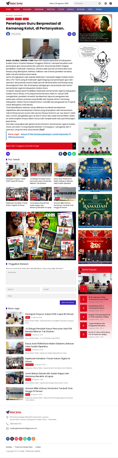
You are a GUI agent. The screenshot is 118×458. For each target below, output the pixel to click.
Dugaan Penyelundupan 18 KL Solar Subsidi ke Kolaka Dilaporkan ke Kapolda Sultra (99, 316)
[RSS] (33, 439)
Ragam (25, 19)
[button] (99, 3)
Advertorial (11, 198)
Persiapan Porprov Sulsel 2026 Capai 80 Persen (15, 180)
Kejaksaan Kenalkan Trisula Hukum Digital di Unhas (16, 204)
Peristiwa (18, 19)
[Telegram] (69, 154)
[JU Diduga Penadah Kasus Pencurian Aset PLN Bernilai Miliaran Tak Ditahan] (41, 170)
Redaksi (9, 447)
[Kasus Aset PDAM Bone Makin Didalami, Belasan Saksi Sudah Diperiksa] (65, 170)
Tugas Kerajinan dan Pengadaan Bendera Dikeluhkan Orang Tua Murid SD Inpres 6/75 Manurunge (97, 324)
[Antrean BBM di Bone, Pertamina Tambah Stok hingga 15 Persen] (65, 194)
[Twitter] (65, 154)
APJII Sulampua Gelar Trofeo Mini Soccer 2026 (98, 298)
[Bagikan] (74, 34)
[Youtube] (20, 439)
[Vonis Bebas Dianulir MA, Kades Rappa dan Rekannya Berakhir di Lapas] (41, 194)
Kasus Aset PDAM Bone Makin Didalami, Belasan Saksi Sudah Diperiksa (63, 181)
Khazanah (10, 19)
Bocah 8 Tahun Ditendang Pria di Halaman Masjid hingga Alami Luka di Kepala (99, 333)
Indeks (38, 447)
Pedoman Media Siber (24, 447)
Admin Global (15, 33)
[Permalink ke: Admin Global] (8, 34)
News (9, 174)
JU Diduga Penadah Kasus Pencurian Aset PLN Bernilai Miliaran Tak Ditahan (40, 181)
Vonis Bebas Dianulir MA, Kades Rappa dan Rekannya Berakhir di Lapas (41, 205)
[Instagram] (16, 439)
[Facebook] (60, 154)
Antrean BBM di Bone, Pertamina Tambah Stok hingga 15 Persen (64, 205)
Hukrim (34, 174)
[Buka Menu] (110, 3)
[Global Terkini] (14, 3)
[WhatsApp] (74, 154)
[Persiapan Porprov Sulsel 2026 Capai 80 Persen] (17, 170)
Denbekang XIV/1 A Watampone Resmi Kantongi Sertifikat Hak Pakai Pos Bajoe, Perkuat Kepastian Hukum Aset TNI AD (99, 307)
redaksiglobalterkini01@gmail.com (23, 428)
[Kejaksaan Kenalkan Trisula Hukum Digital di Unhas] (17, 194)
